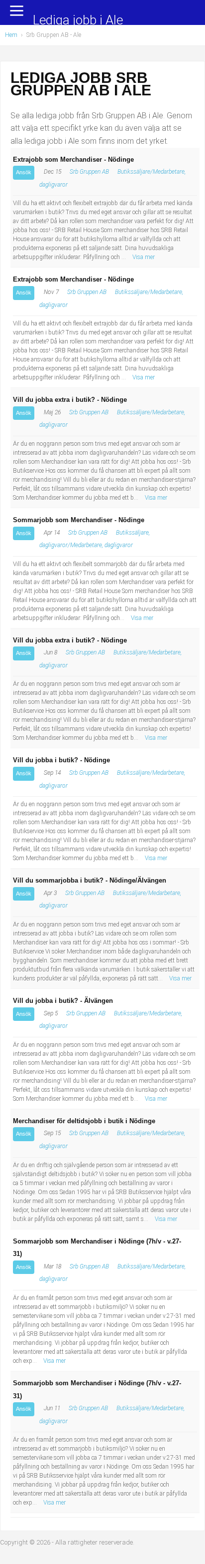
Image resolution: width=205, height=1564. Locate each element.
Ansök (23, 172)
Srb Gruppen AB (89, 171)
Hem (11, 34)
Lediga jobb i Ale (78, 20)
